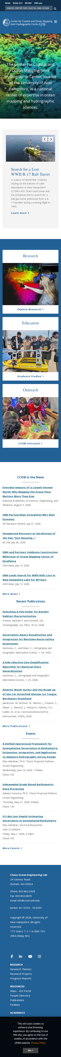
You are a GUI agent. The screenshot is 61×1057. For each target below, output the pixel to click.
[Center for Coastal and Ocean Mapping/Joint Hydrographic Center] (28, 22)
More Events (11, 848)
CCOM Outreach (29, 443)
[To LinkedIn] (23, 956)
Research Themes (21, 969)
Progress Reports (21, 978)
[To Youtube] (32, 956)
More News (10, 593)
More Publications (15, 726)
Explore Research (29, 309)
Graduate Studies (29, 376)
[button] (55, 21)
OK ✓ (30, 1050)
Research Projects (21, 973)
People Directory (20, 995)
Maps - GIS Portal (20, 991)
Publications (17, 1000)
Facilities (15, 1004)
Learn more (19, 213)
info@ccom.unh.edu (28, 900)
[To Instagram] (42, 956)
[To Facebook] (14, 956)
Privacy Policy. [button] (38, 1042)
